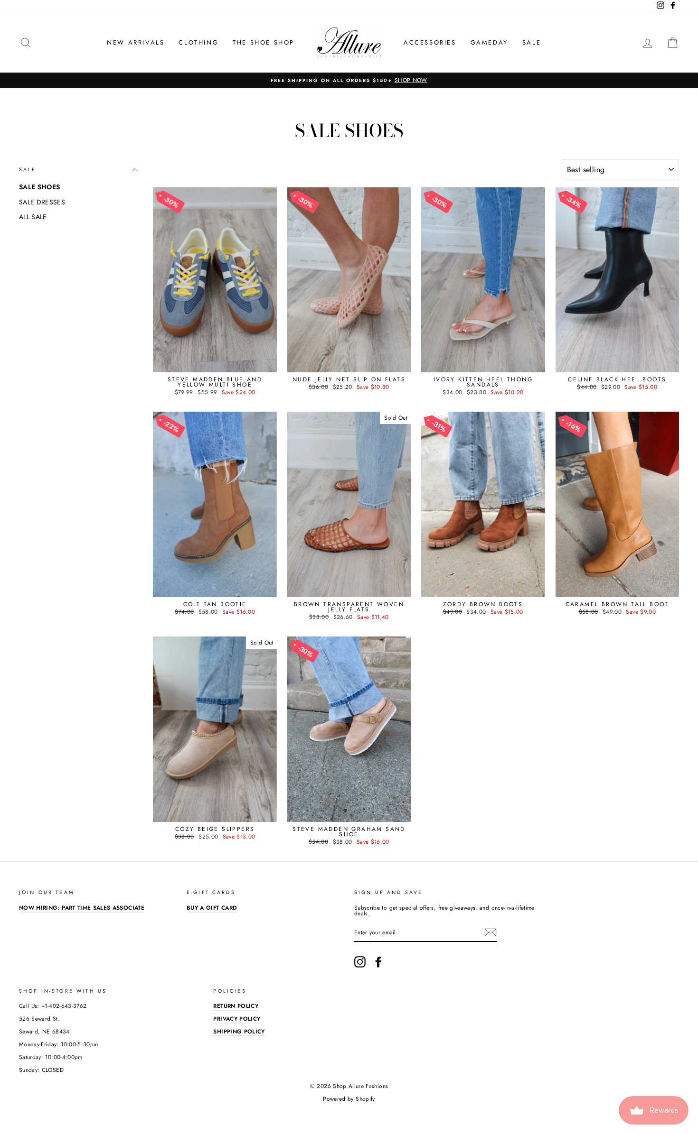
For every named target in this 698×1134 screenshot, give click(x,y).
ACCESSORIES (430, 42)
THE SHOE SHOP (263, 42)
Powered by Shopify (349, 1099)
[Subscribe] (490, 932)
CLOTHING (198, 42)
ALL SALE (33, 216)
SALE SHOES (39, 187)
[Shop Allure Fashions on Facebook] (378, 962)
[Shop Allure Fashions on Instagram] (360, 962)
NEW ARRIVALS (135, 42)
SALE (531, 42)
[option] (349, 80)
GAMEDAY (489, 42)
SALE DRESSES (42, 202)
